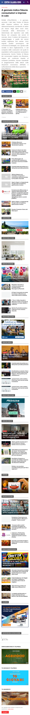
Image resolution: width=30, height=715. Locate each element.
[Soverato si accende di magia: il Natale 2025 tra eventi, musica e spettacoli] (6, 543)
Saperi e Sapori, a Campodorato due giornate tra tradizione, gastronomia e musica (20, 184)
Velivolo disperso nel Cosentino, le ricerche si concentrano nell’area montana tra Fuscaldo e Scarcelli (20, 176)
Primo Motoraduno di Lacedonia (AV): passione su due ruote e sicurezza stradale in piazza (19, 161)
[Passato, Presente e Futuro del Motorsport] (6, 212)
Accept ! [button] (5, 712)
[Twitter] (14, 91)
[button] (2, 2)
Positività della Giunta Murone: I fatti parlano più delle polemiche (20, 167)
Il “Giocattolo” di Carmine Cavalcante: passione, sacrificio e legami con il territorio (8, 111)
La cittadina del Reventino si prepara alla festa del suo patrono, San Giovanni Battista (20, 595)
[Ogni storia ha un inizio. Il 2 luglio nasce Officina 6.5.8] (6, 588)
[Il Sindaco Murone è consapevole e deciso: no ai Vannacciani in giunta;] (6, 144)
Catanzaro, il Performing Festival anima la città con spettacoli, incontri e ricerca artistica (19, 535)
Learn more (10, 709)
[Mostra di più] (25, 91)
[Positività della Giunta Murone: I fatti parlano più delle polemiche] (6, 169)
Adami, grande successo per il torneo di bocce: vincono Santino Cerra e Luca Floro (19, 443)
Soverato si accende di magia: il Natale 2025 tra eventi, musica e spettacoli (20, 542)
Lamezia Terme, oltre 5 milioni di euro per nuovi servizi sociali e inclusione (20, 380)
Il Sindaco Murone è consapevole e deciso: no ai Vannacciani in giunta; (21, 111)
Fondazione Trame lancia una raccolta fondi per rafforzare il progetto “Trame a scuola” (19, 519)
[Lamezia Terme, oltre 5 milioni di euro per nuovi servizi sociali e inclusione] (6, 381)
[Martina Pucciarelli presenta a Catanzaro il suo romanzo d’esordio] (6, 310)
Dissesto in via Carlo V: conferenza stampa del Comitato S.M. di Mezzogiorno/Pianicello (18, 286)
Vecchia (26, 117)
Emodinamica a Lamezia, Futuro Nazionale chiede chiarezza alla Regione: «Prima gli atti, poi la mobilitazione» (20, 373)
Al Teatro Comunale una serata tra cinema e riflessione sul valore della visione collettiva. (20, 294)
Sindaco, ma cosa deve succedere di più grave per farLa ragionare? (20, 468)
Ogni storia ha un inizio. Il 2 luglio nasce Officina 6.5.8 (19, 586)
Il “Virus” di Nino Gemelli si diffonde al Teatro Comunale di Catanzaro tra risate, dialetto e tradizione (20, 302)
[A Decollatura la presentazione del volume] (6, 452)
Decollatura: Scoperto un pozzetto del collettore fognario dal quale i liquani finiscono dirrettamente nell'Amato (20, 460)
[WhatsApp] (18, 91)
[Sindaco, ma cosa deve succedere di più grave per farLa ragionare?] (6, 468)
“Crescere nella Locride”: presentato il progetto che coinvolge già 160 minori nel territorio (19, 527)
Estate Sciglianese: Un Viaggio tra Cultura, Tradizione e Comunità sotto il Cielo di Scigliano (20, 580)
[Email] (21, 91)
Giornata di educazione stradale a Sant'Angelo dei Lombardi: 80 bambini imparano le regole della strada (20, 572)
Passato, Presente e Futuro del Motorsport (20, 210)
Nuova (4, 117)
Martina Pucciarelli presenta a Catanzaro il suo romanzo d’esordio (19, 309)
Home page (4, 7)
